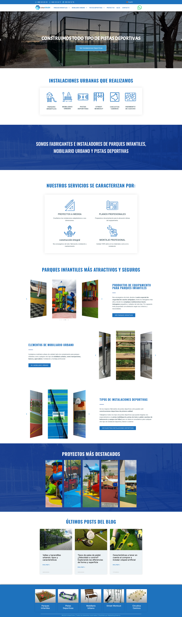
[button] (26, 299)
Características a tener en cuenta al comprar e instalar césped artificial (125, 557)
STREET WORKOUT (99, 108)
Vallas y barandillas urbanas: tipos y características (52, 557)
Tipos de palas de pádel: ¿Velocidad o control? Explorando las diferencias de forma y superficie (90, 558)
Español (130, 2)
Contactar (91, 48)
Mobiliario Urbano (78, 8)
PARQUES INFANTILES (51, 108)
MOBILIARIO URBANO (67, 108)
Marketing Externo (114, 615)
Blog (118, 8)
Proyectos (111, 8)
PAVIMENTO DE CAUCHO (130, 108)
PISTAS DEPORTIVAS (83, 108)
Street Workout (114, 606)
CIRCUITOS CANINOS (114, 108)
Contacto (125, 8)
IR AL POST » (46, 564)
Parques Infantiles (60, 8)
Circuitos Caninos (136, 607)
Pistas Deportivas (95, 8)
